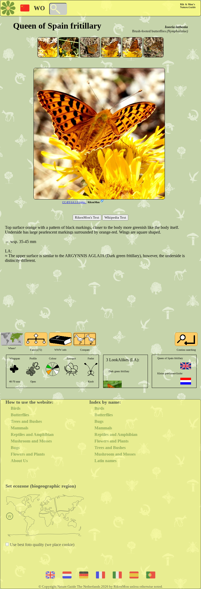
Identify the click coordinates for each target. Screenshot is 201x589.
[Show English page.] (185, 366)
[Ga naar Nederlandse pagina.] (185, 381)
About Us (19, 460)
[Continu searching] (186, 339)
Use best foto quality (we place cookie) (41, 544)
